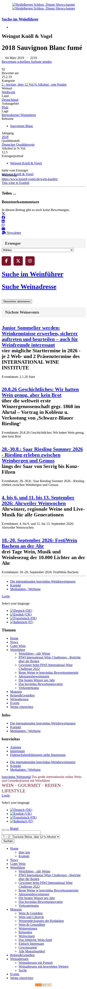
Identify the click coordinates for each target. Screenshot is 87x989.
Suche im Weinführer (20, 19)
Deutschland (10, 100)
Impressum (17, 751)
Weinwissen (27, 936)
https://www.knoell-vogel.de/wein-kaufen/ (30, 179)
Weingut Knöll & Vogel (26, 163)
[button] (3, 213)
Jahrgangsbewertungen (34, 676)
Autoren (15, 747)
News (14, 642)
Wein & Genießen (31, 913)
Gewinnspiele (28, 947)
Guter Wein (18, 646)
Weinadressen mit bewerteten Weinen (43, 966)
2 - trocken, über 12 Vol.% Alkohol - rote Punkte (34, 84)
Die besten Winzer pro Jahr (37, 680)
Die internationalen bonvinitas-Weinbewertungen (42, 581)
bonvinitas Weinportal (16, 777)
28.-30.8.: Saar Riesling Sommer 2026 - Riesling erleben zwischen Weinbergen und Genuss (42, 454)
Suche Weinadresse (29, 286)
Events (14, 703)
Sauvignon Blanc (21, 126)
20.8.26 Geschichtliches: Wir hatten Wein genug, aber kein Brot (40, 392)
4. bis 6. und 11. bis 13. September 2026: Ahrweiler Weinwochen (38, 500)
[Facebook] (6, 261)
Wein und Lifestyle (31, 917)
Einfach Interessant (31, 943)
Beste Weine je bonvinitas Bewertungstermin (48, 672)
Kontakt (15, 585)
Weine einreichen (21, 707)
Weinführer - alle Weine (34, 653)
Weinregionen (28, 928)
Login (6, 596)
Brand (14, 828)
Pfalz (5, 107)
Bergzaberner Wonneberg (19, 115)
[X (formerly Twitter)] (18, 261)
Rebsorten (25, 932)
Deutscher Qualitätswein (18, 144)
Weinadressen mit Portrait (36, 962)
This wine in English (15, 183)
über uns (24, 852)
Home (14, 638)
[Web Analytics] (43, 985)
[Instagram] (30, 261)
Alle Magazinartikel (32, 951)
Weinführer (17, 650)
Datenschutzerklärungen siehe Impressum (37, 755)
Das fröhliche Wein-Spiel (35, 940)
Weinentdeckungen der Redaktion (41, 921)
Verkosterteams (29, 688)
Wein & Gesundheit (32, 924)
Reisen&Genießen (22, 695)
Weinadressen (19, 699)
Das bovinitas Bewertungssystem (41, 684)
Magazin (16, 691)
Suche (23, 970)
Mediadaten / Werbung (25, 589)
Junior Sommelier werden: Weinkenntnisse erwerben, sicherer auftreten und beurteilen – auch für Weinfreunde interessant (40, 336)
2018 (5, 137)
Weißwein (8, 92)
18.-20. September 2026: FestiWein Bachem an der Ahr (39, 543)
